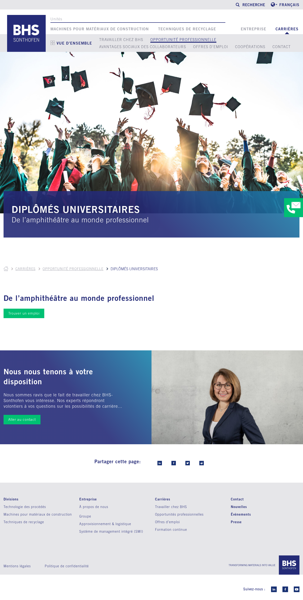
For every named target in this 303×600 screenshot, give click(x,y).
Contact (237, 499)
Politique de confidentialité (67, 566)
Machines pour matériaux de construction (99, 29)
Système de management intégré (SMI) (111, 531)
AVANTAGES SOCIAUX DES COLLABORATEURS (142, 47)
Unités (56, 19)
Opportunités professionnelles (179, 514)
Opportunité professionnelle (73, 269)
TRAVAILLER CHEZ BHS (121, 39)
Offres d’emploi (167, 522)
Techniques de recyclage (187, 29)
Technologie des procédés (25, 507)
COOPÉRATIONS (250, 47)
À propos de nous (93, 507)
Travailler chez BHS (171, 507)
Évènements (241, 514)
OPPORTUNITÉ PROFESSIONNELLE (183, 39)
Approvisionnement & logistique (105, 524)
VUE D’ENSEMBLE (74, 43)
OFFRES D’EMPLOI (210, 47)
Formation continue (171, 529)
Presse (236, 522)
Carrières (287, 29)
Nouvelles (239, 507)
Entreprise (253, 29)
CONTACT (281, 47)
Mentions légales (17, 566)
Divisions (11, 499)
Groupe (85, 516)
